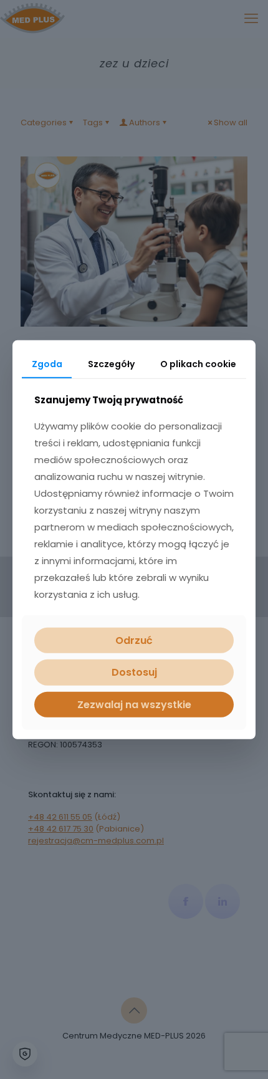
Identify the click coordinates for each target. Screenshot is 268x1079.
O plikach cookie (198, 363)
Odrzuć (134, 640)
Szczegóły (111, 363)
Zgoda (47, 363)
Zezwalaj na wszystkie (134, 704)
